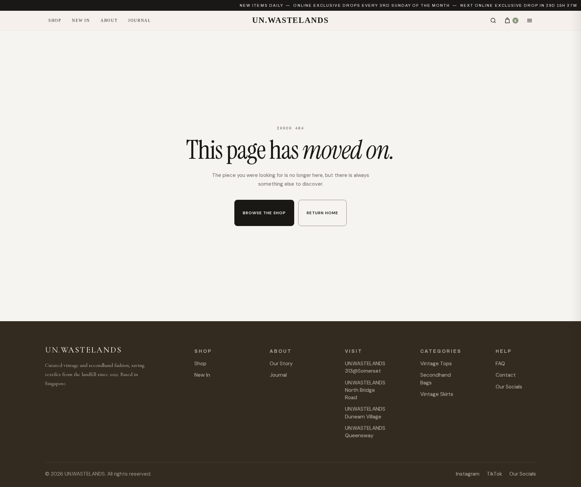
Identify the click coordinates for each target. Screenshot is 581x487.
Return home (322, 213)
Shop (54, 20)
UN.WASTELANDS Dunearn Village (365, 413)
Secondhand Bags (435, 379)
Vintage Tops (436, 363)
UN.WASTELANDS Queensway (365, 432)
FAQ (500, 363)
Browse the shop (264, 213)
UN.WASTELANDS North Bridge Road (365, 390)
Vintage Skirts (436, 394)
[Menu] (530, 20)
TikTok (494, 474)
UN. (290, 20)
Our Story (281, 363)
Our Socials (509, 386)
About (109, 20)
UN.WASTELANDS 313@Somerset (365, 367)
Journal (139, 20)
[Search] (493, 20)
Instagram (467, 474)
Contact (506, 375)
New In (81, 20)
